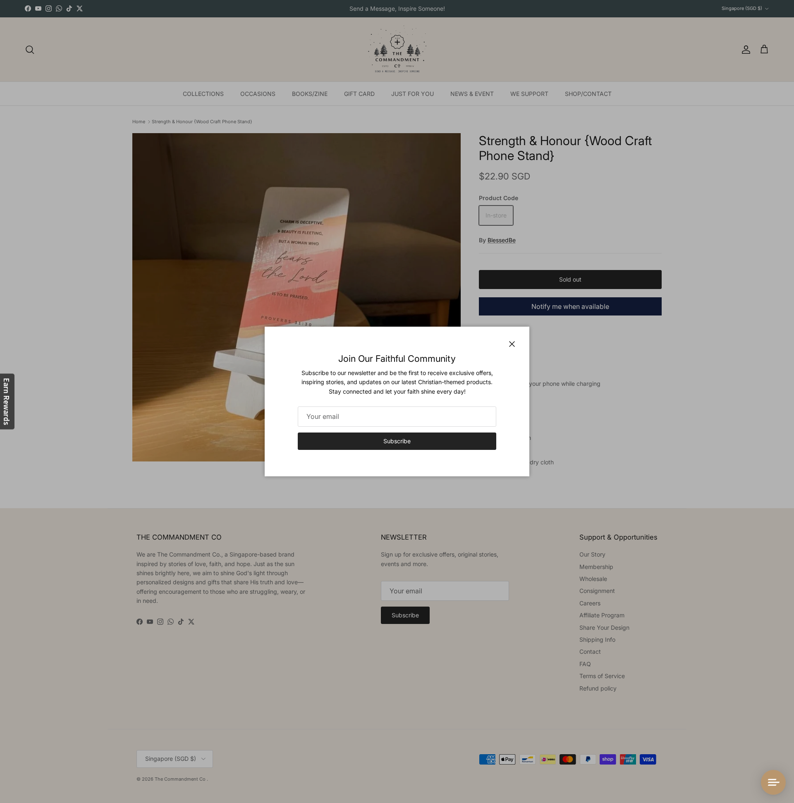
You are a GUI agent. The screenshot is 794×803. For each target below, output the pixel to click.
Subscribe (397, 441)
